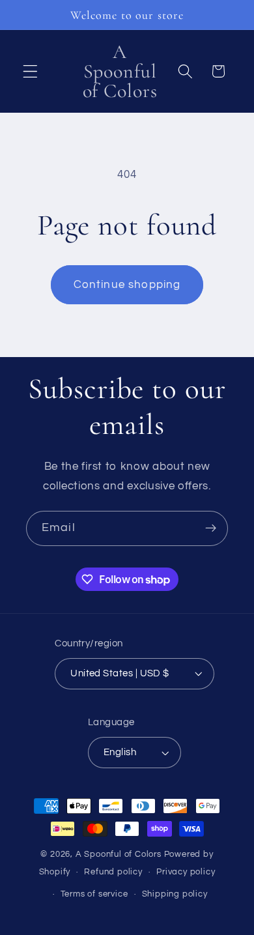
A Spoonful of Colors (119, 854)
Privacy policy (185, 872)
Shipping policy (175, 894)
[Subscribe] (210, 528)
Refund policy (113, 872)
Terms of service (94, 894)
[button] (30, 71)
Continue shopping (127, 285)
